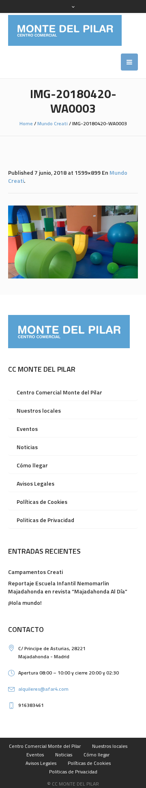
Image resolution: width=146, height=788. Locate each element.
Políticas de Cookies (42, 501)
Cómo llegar (32, 465)
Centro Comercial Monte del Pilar (59, 392)
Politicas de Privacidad (45, 520)
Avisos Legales (35, 483)
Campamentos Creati (35, 571)
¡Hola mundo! (25, 602)
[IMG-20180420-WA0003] (73, 242)
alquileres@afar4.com (43, 689)
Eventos (27, 428)
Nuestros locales (39, 410)
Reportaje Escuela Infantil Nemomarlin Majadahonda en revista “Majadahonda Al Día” (67, 587)
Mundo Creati (52, 123)
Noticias (27, 447)
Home (26, 123)
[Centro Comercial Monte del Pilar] (65, 30)
